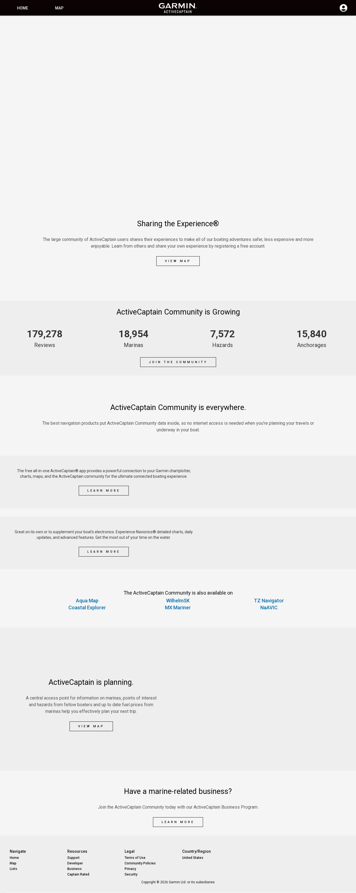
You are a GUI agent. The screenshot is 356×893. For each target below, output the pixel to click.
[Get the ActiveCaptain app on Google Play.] (307, 472)
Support (73, 858)
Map (59, 8)
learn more (103, 490)
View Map (178, 261)
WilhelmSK (178, 600)
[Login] (343, 11)
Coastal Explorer (87, 607)
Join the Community (178, 362)
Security (131, 874)
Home (22, 8)
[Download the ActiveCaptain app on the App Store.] (307, 491)
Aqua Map (87, 600)
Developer (75, 863)
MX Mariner (178, 607)
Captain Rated (78, 874)
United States (192, 858)
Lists (13, 869)
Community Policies (140, 863)
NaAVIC (269, 607)
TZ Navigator (269, 600)
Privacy (130, 869)
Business (74, 869)
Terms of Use (135, 858)
